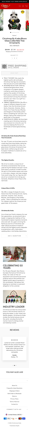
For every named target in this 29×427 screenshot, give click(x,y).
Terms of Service (14, 401)
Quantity (14, 55)
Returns (14, 396)
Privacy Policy (14, 399)
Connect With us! (14, 409)
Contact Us (14, 404)
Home (14, 35)
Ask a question (14, 235)
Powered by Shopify (14, 425)
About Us (14, 385)
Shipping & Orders (14, 391)
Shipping (8, 51)
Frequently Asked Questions (14, 388)
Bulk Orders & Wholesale (14, 393)
